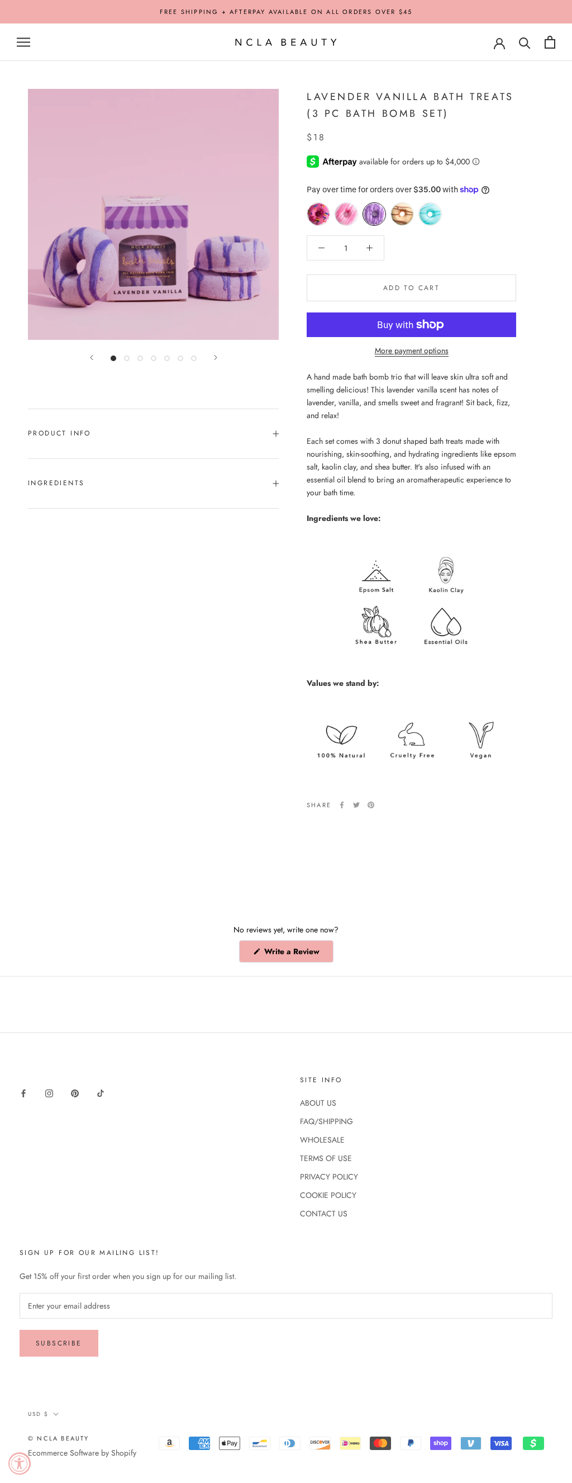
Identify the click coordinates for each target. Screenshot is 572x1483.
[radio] (318, 214)
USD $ (38, 1414)
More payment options (412, 350)
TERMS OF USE (326, 1158)
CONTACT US (323, 1213)
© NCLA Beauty (58, 1438)
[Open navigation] (23, 42)
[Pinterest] (371, 805)
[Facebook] (342, 805)
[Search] (525, 42)
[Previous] (91, 357)
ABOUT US (318, 1102)
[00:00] (153, 214)
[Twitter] (356, 805)
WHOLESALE (322, 1139)
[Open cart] (550, 42)
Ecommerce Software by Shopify (82, 1452)
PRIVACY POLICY (329, 1176)
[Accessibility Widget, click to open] (19, 1463)
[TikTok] (100, 1092)
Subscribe (59, 1343)
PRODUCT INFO (59, 433)
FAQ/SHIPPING (326, 1121)
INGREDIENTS (56, 483)
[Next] (215, 357)
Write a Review (297, 954)
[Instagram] (49, 1092)
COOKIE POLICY (328, 1195)
